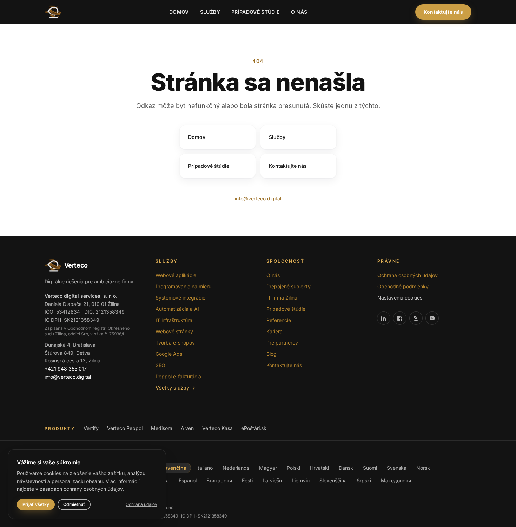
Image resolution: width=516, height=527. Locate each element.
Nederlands (236, 468)
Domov (179, 12)
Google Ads (169, 354)
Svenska (396, 468)
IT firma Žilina (281, 298)
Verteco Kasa (217, 428)
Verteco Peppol (125, 428)
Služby (210, 12)
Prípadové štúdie (255, 12)
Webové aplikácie (176, 275)
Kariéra (274, 331)
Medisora (161, 428)
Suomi (370, 468)
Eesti (247, 480)
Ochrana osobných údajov (407, 275)
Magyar (268, 468)
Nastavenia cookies (399, 298)
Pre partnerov (282, 343)
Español (188, 480)
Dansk (346, 468)
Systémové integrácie (180, 298)
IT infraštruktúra (174, 320)
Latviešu (272, 480)
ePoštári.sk (253, 428)
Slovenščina (333, 480)
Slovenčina (173, 468)
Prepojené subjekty (288, 286)
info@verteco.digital (258, 198)
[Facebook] (399, 318)
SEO (160, 365)
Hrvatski (319, 468)
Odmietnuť (74, 504)
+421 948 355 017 (66, 369)
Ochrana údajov (141, 504)
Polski (293, 468)
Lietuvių (301, 480)
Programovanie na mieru (183, 286)
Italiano (204, 468)
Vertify (91, 428)
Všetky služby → (175, 388)
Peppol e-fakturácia (178, 376)
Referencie (278, 320)
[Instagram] (416, 318)
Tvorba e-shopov (175, 343)
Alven (187, 428)
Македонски (396, 480)
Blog (271, 354)
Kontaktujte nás (443, 12)
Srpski (364, 480)
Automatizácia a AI (177, 309)
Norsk (423, 468)
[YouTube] (432, 318)
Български (219, 480)
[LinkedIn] (383, 318)
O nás (299, 12)
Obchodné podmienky (403, 286)
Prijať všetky (35, 504)
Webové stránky (174, 331)
